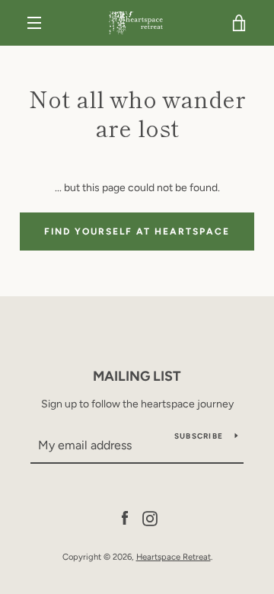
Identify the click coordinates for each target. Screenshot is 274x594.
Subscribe (198, 436)
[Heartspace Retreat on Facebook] (124, 517)
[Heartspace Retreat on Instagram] (150, 517)
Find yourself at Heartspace (137, 231)
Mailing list (137, 376)
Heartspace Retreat (173, 556)
